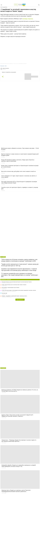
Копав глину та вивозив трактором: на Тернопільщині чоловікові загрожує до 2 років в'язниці (19, 166)
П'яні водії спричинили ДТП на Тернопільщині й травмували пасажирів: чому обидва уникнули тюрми (19, 182)
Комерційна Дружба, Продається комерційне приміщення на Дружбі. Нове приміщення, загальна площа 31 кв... (19, 465)
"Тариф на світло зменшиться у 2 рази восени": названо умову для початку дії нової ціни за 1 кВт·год (19, 264)
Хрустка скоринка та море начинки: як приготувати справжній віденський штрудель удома (20, 154)
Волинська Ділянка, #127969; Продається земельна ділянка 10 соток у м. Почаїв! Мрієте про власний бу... (20, 390)
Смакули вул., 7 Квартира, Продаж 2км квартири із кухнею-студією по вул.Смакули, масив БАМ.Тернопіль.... (19, 440)
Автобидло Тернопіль (27, 18)
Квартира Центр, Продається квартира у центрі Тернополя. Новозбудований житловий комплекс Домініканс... (16, 491)
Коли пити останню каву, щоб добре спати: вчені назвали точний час (18, 171)
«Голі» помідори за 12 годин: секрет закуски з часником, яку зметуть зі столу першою (19, 176)
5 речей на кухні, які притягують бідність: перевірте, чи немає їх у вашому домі (19, 188)
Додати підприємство (20, 299)
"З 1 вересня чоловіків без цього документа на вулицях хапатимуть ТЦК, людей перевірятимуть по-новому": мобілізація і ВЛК (19, 275)
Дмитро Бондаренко (6, 68)
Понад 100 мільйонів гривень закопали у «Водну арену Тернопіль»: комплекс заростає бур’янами (18, 160)
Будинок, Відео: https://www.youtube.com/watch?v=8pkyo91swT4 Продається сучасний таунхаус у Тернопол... (17, 415)
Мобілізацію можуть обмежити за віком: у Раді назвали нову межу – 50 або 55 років (20, 149)
